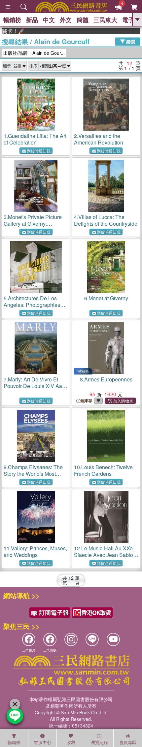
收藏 (71, 742)
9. (33, 473)
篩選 (130, 41)
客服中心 (42, 742)
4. (105, 220)
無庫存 (86, 401)
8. (106, 379)
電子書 (131, 20)
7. (33, 385)
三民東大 (105, 20)
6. (106, 298)
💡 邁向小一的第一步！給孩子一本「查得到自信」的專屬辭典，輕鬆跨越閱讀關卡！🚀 (9, 31)
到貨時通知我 (39, 150)
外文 (66, 20)
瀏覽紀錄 (99, 742)
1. (35, 139)
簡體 (83, 20)
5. (32, 308)
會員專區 (127, 742)
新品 (32, 20)
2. (98, 139)
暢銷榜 (12, 20)
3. (36, 227)
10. (103, 470)
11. (35, 551)
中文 (49, 20)
